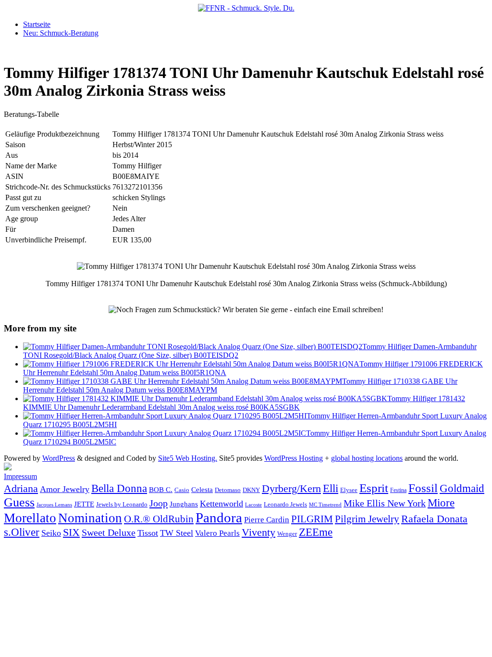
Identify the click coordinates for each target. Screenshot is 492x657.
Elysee (348, 489)
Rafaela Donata (434, 519)
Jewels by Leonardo (122, 504)
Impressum (20, 476)
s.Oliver (21, 532)
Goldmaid (462, 488)
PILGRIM (312, 519)
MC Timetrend (325, 504)
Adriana (21, 488)
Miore (441, 503)
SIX (71, 532)
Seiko (51, 533)
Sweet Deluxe (108, 532)
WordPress (58, 458)
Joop (158, 503)
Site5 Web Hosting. (187, 458)
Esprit (373, 488)
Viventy (258, 532)
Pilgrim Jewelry (367, 519)
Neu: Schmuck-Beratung (60, 33)
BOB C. (160, 489)
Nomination (90, 518)
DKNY (251, 490)
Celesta (202, 489)
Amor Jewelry (64, 489)
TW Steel (176, 533)
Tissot (147, 533)
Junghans (184, 504)
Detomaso (228, 490)
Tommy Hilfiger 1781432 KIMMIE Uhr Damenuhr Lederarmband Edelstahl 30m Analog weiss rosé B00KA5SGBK (244, 402)
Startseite (36, 24)
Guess (19, 502)
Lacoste (253, 504)
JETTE (84, 504)
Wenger (287, 533)
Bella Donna (119, 488)
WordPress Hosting (293, 458)
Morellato (30, 518)
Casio (181, 490)
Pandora (219, 517)
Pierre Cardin (266, 519)
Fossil (423, 487)
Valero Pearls (217, 533)
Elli (330, 488)
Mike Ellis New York (385, 503)
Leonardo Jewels (285, 504)
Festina (398, 490)
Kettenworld (221, 503)
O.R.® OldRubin (159, 519)
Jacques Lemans (54, 504)
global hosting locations (367, 458)
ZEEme (315, 532)
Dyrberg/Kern (291, 488)
